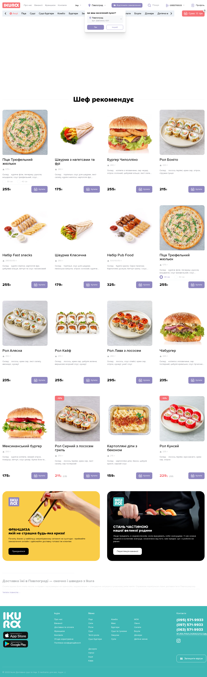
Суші (32, 13)
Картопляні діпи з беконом (122, 448)
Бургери (73, 13)
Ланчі (137, 623)
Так (95, 27)
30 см (10, 182)
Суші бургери (46, 13)
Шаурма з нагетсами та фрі (75, 161)
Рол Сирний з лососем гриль (74, 448)
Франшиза (50, 5)
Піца (23, 13)
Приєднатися (18, 551)
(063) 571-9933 (190, 630)
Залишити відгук (193, 658)
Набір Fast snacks (17, 255)
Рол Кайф (63, 351)
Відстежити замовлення (129, 5)
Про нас (28, 5)
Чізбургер (168, 351)
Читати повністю (10, 592)
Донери (149, 13)
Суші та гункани (119, 631)
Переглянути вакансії (127, 551)
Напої (91, 653)
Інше (90, 657)
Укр (77, 5)
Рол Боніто (169, 160)
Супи (113, 639)
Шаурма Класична (70, 255)
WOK (136, 619)
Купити (42, 189)
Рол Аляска (12, 351)
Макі (113, 623)
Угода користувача (63, 639)
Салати (127, 13)
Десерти (92, 649)
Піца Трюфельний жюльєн (17, 161)
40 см (24, 182)
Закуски (115, 635)
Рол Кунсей (169, 446)
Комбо (61, 13)
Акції (15, 13)
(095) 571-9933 (190, 620)
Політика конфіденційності (67, 643)
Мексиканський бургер (22, 446)
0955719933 (176, 5)
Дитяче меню (165, 13)
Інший (115, 27)
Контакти (62, 5)
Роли (90, 627)
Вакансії (38, 5)
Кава (90, 661)
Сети (90, 623)
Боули (137, 13)
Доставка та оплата (64, 627)
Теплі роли (93, 635)
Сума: (193, 13)
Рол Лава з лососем (124, 351)
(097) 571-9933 (190, 625)
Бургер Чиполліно (122, 160)
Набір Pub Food (120, 255)
